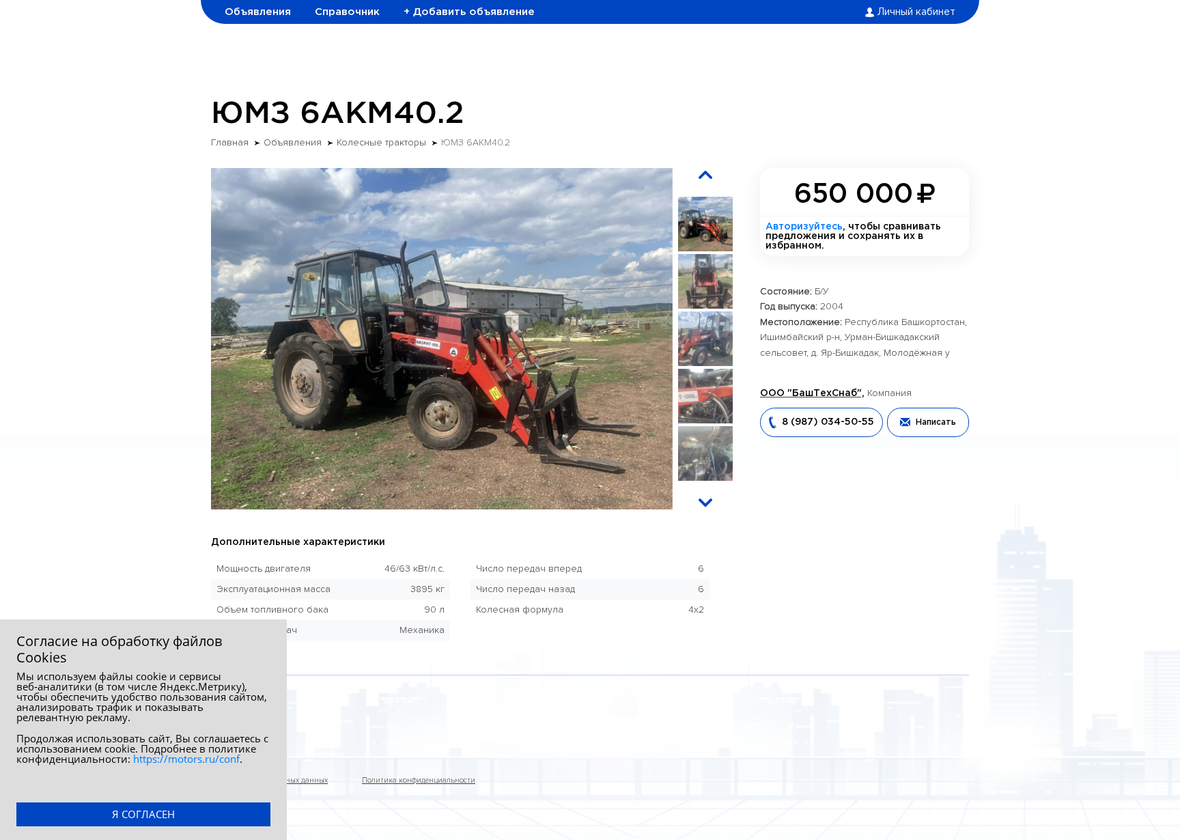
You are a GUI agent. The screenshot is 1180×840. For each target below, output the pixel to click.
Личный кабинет (916, 12)
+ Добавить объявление (469, 12)
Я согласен (143, 814)
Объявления (258, 12)
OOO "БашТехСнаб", (812, 393)
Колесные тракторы (381, 143)
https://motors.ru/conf (186, 759)
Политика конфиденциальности (418, 780)
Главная (230, 143)
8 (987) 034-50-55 (828, 422)
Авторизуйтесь (804, 227)
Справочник (347, 12)
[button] (705, 175)
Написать (936, 422)
